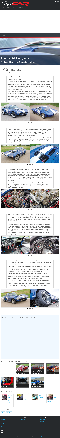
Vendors (23, 419)
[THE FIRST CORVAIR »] (22, 368)
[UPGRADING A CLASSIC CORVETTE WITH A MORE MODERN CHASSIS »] (37, 368)
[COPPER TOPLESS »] (53, 368)
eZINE (22, 421)
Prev (2, 112)
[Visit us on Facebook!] (55, 2)
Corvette (3, 412)
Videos (42, 421)
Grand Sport (8, 412)
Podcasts (42, 419)
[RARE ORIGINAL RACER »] (37, 382)
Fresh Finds (4, 425)
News (2, 423)
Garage (3, 419)
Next (57, 112)
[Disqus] (30, 338)
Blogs (2, 427)
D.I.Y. (2, 421)
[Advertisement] (30, 21)
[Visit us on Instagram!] (58, 2)
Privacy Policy (42, 436)
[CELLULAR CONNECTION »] (22, 382)
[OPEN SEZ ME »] (7, 382)
